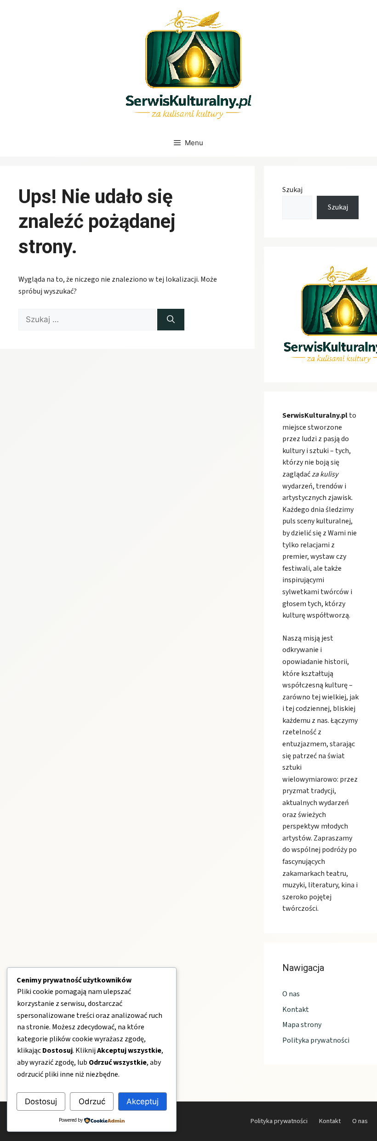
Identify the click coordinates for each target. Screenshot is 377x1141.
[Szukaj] (170, 320)
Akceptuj (142, 1101)
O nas (291, 994)
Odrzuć (92, 1101)
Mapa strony (301, 1025)
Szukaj (292, 190)
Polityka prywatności (315, 1040)
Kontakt (295, 1010)
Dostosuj (41, 1101)
